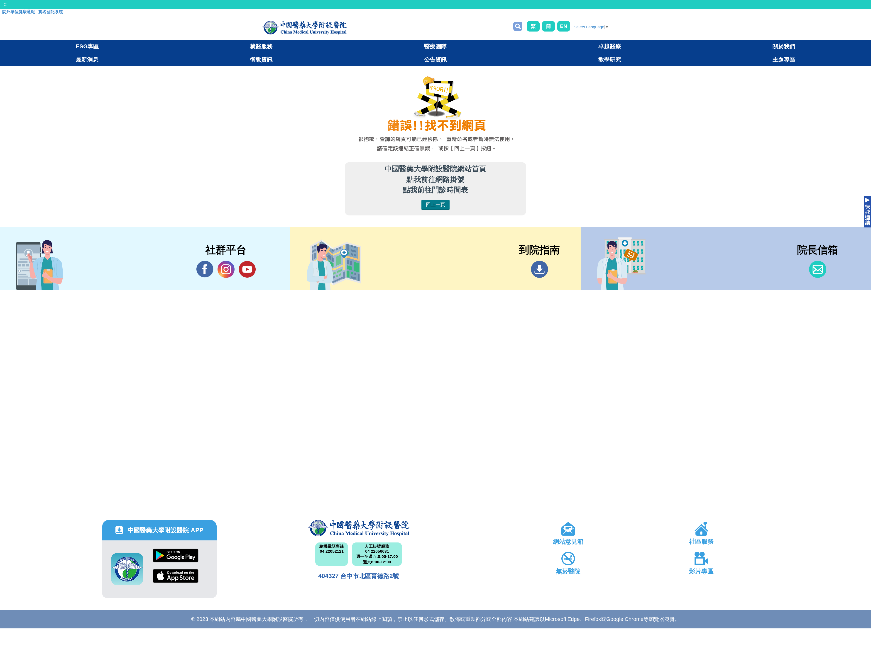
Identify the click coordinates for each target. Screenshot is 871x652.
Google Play (175, 559)
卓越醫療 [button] (609, 46)
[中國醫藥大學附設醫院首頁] (304, 27)
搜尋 (517, 26)
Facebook (204, 269)
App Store (175, 579)
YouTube (247, 269)
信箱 (817, 269)
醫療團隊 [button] (435, 46)
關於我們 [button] (784, 46)
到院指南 (539, 269)
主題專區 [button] (784, 59)
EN (563, 26)
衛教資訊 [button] (261, 59)
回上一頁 (435, 204)
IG (226, 269)
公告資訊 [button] (435, 59)
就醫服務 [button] (261, 46)
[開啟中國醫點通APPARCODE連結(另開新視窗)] (127, 569)
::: (5, 4)
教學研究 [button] (609, 59)
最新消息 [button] (87, 59)
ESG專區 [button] (87, 46)
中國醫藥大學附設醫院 (359, 528)
